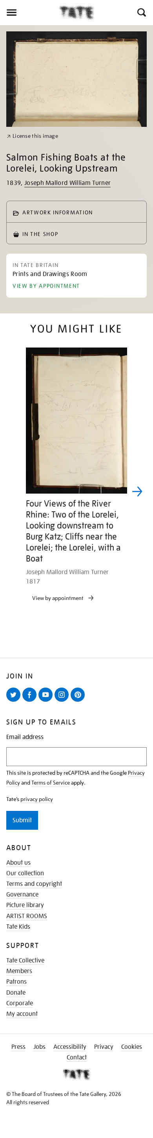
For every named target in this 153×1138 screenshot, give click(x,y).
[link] (32, 136)
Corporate (19, 1003)
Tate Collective (25, 960)
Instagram (63, 701)
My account (22, 1014)
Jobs (39, 1047)
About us (18, 863)
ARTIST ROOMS (26, 916)
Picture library (25, 905)
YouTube (47, 701)
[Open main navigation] (29, 12)
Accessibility (69, 1047)
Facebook (31, 701)
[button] (141, 12)
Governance (22, 894)
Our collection (25, 873)
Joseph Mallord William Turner (67, 183)
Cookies (131, 1047)
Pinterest (79, 701)
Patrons (16, 982)
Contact (77, 1057)
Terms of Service (50, 782)
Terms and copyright (34, 884)
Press (18, 1047)
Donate (16, 993)
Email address (25, 737)
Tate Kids (18, 927)
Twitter (14, 701)
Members (19, 971)
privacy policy (36, 799)
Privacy (103, 1047)
